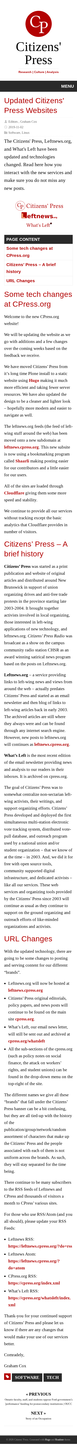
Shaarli (22, 461)
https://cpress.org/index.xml (34, 1283)
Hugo (34, 380)
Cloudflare (14, 493)
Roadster (59, 1439)
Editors (13, 121)
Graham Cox (28, 121)
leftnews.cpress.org (21, 447)
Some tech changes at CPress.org (29, 252)
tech (53, 1377)
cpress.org (24, 1019)
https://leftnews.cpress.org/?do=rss (40, 1246)
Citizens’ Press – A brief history (31, 268)
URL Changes (20, 280)
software (27, 1377)
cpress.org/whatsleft (26, 1041)
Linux (26, 132)
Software (14, 132)
